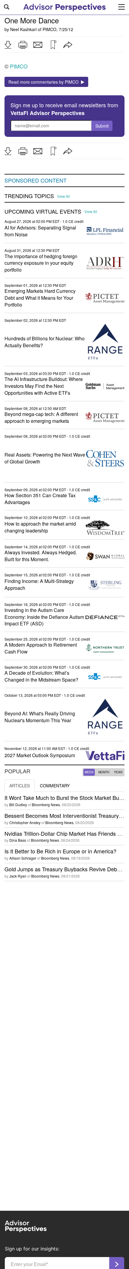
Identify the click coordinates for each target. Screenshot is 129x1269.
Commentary (55, 786)
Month (103, 772)
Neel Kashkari (23, 29)
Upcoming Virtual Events (42, 212)
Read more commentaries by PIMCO (44, 82)
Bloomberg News (46, 804)
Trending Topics (29, 196)
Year (118, 772)
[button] (7, 44)
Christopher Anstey (24, 822)
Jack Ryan (17, 875)
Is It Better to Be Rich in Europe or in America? (60, 851)
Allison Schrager (22, 858)
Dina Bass (17, 840)
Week (89, 772)
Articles (19, 786)
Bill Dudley (18, 804)
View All (63, 196)
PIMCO (49, 29)
